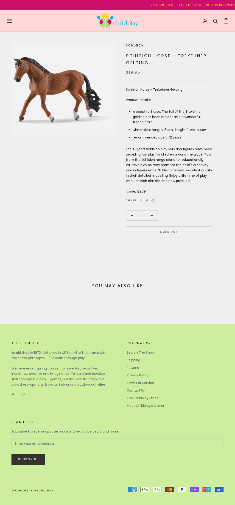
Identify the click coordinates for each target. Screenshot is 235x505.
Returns (133, 367)
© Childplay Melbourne (32, 490)
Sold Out (169, 232)
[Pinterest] (152, 200)
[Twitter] (146, 200)
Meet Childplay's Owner (145, 405)
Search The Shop (140, 352)
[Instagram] (23, 394)
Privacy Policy (137, 375)
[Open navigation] (9, 21)
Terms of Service (140, 383)
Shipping (133, 360)
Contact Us (136, 390)
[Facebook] (141, 200)
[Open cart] (226, 20)
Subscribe (28, 459)
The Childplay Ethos (142, 398)
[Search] (215, 20)
